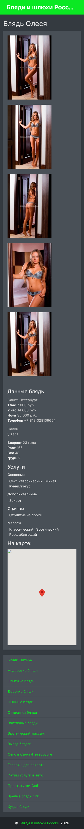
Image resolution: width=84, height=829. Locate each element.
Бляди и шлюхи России (40, 7)
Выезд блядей (19, 744)
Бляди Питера (20, 660)
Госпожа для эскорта (26, 765)
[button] (42, 593)
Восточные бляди (23, 723)
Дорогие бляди (21, 691)
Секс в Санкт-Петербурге (30, 754)
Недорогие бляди (23, 670)
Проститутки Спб (23, 786)
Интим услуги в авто (25, 775)
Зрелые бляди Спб (23, 796)
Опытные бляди (21, 681)
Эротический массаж (26, 733)
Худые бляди (19, 806)
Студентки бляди (22, 712)
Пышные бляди (20, 702)
